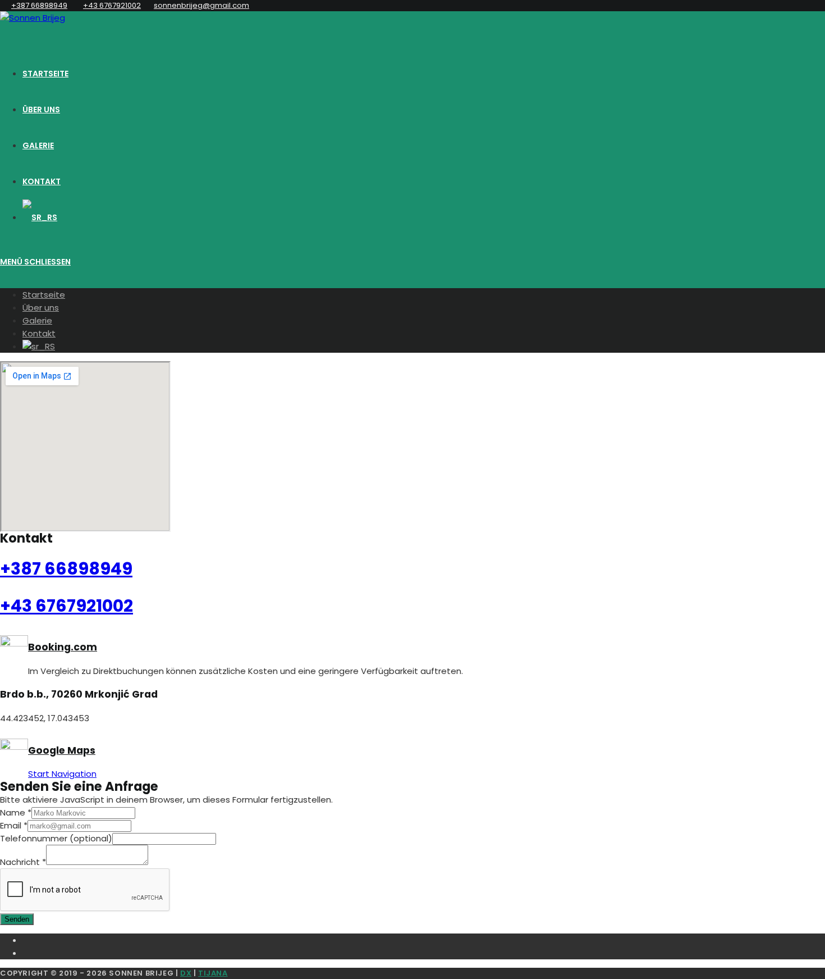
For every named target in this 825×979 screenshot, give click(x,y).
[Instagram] (423, 952)
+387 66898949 (39, 5)
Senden (16, 919)
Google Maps (61, 750)
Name (15, 812)
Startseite (43, 294)
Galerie (37, 320)
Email (13, 825)
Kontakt (39, 333)
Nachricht (23, 862)
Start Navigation (62, 774)
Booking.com (62, 647)
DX (185, 973)
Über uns (40, 307)
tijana (213, 973)
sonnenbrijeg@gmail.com (201, 5)
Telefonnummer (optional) (56, 838)
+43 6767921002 (112, 5)
